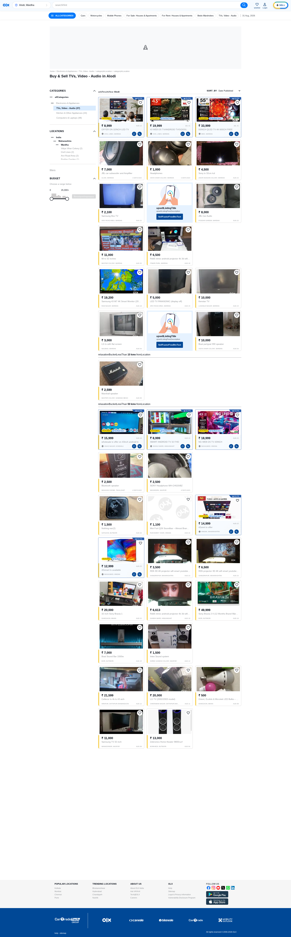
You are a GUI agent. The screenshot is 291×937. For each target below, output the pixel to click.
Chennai (58, 895)
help (56, 933)
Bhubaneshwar (98, 888)
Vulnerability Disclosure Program (181, 898)
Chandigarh (97, 895)
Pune (57, 898)
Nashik (95, 898)
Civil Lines (67, 152)
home (52, 71)
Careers (133, 898)
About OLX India (137, 888)
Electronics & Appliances (67, 71)
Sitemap (171, 891)
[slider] (51, 199)
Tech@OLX (135, 895)
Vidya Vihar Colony (71, 148)
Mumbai (58, 891)
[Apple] (217, 904)
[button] (46, 5)
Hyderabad (97, 891)
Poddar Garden (70, 159)
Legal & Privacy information (179, 895)
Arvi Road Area (70, 155)
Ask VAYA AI (135, 891)
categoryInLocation (104, 71)
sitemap (63, 933)
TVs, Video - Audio (86, 71)
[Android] (217, 897)
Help (170, 888)
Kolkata (58, 888)
